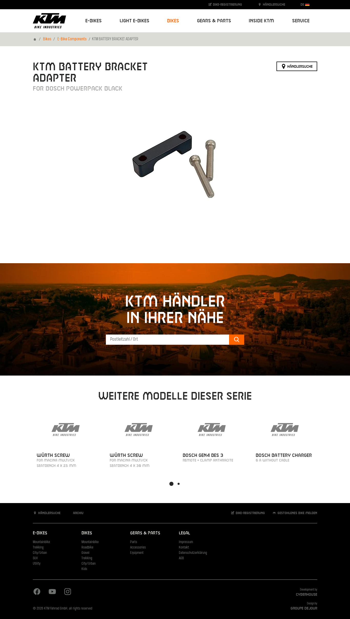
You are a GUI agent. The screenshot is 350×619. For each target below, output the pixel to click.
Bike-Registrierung (227, 4)
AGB (181, 558)
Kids (84, 569)
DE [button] (303, 4)
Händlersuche (273, 4)
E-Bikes (40, 533)
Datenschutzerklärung (193, 553)
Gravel (85, 553)
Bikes (47, 39)
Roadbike (87, 547)
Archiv (78, 513)
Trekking (38, 547)
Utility (36, 564)
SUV (35, 558)
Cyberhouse (306, 594)
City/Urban (40, 553)
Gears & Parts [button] (214, 21)
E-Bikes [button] (93, 21)
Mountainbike (41, 542)
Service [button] (301, 21)
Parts (133, 542)
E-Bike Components (72, 39)
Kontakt (184, 547)
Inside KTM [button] (261, 21)
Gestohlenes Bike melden (296, 513)
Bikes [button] (173, 21)
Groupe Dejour (304, 608)
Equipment (136, 553)
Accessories (138, 547)
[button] (171, 484)
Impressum (186, 542)
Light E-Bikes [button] (134, 21)
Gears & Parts (145, 533)
